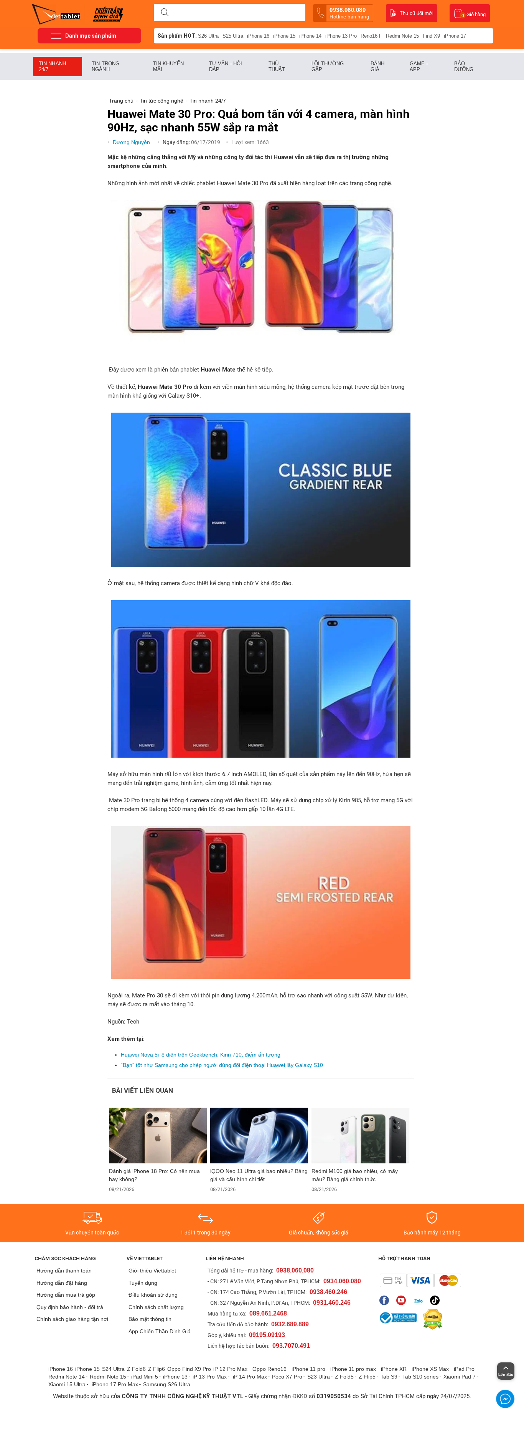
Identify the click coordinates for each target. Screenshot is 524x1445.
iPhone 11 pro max (353, 1369)
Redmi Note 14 (66, 1377)
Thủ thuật (277, 66)
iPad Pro (465, 1369)
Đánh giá (377, 66)
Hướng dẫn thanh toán (64, 1270)
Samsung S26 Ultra (166, 1384)
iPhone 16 (258, 36)
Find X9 (431, 36)
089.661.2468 (268, 1313)
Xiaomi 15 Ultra (67, 1384)
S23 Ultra (318, 1377)
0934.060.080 (342, 1281)
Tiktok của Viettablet (437, 1300)
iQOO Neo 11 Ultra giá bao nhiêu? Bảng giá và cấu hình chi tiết (259, 1175)
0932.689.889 (290, 1324)
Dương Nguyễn (132, 142)
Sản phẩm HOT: (177, 36)
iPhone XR (394, 1369)
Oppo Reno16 (269, 1369)
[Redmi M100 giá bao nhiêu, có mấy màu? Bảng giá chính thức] (360, 1135)
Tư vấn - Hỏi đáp (225, 66)
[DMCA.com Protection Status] (430, 1319)
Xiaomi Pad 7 (459, 1377)
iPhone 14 (310, 36)
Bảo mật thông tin (150, 1319)
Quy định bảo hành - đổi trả (69, 1307)
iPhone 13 (175, 1377)
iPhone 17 (455, 36)
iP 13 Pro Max (210, 1377)
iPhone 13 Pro (341, 36)
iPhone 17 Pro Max (115, 1384)
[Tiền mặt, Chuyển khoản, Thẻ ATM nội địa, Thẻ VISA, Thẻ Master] (420, 1280)
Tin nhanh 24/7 (52, 66)
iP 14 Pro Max (250, 1377)
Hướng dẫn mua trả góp (65, 1295)
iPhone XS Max (430, 1369)
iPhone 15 (284, 36)
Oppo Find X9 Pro (189, 1369)
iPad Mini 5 (144, 1377)
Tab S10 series (420, 1377)
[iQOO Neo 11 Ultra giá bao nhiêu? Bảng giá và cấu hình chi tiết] (259, 1135)
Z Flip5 (367, 1377)
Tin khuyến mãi (168, 66)
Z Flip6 (156, 1369)
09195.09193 (267, 1335)
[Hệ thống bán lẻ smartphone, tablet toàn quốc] (58, 13)
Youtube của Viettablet (403, 1300)
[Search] (164, 13)
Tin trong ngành (105, 66)
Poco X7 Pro (287, 1377)
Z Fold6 (136, 1369)
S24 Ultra (113, 1369)
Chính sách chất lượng (156, 1307)
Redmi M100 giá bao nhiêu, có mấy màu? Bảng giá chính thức (354, 1175)
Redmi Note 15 (402, 36)
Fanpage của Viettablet (386, 1300)
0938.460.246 (328, 1292)
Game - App (419, 66)
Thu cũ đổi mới (416, 13)
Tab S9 (389, 1377)
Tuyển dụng (143, 1283)
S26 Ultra (208, 36)
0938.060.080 (349, 13)
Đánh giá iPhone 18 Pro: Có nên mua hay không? (154, 1175)
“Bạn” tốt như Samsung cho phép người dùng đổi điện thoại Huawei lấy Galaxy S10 (222, 1065)
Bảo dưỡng (464, 66)
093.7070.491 (291, 1345)
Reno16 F (371, 36)
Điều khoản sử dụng (153, 1295)
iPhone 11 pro (308, 1369)
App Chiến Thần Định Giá (160, 1331)
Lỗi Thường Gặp (327, 66)
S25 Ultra (232, 36)
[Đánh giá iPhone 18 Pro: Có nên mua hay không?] (158, 1135)
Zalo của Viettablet (420, 1300)
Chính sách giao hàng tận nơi (72, 1319)
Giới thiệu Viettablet (152, 1270)
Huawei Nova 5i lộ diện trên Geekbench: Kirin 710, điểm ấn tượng (200, 1055)
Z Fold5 (344, 1377)
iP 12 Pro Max (230, 1369)
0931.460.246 (332, 1302)
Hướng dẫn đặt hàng (61, 1283)
